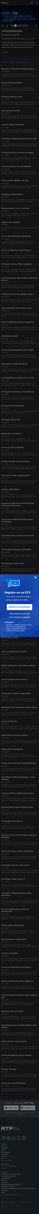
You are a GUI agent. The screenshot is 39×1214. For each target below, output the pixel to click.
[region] (19, 607)
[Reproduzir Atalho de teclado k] (3, 1212)
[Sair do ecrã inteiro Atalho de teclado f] (36, 1212)
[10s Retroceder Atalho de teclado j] (7, 1212)
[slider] (21, 1212)
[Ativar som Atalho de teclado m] (11, 1212)
